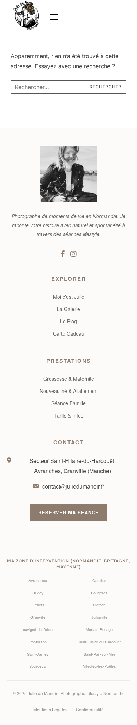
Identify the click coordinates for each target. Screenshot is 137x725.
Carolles (99, 580)
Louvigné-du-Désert (38, 629)
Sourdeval (37, 666)
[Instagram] (73, 253)
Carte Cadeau (68, 333)
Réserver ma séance (68, 512)
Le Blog (68, 321)
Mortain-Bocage (99, 629)
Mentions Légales (50, 709)
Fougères (99, 593)
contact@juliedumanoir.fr (73, 486)
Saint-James (37, 654)
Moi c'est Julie (68, 296)
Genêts (38, 605)
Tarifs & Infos (68, 415)
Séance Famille (68, 403)
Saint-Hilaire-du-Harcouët (99, 641)
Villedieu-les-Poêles (99, 666)
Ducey (38, 593)
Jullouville (99, 617)
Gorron (99, 605)
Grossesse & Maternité (68, 378)
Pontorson (38, 641)
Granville (37, 617)
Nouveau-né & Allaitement (69, 390)
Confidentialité (90, 709)
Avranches (37, 580)
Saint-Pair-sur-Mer (99, 654)
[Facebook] (62, 253)
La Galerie (68, 308)
